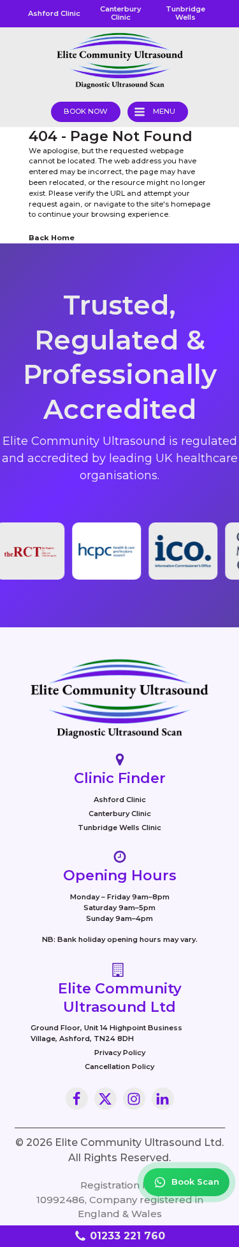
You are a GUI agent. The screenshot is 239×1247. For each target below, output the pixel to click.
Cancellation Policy (119, 1066)
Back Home (52, 237)
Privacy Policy (119, 1052)
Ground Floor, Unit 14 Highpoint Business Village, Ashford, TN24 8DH (106, 1033)
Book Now (86, 111)
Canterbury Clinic (120, 813)
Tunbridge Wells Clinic (119, 827)
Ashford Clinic (120, 799)
